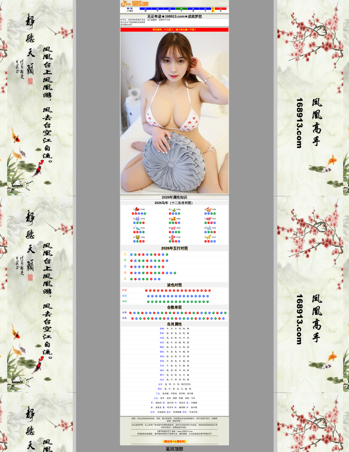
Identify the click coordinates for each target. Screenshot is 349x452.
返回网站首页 (126, 25)
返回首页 (223, 3)
